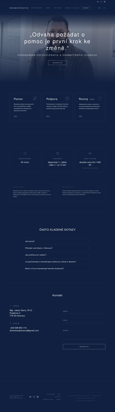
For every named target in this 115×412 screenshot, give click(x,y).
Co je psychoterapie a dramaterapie (85, 400)
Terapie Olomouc (96, 395)
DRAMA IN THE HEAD (72, 8)
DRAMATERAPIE (19, 8)
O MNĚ (48, 8)
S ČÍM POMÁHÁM (36, 8)
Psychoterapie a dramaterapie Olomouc (79, 395)
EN (104, 8)
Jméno (65, 311)
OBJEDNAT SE (57, 62)
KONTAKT (86, 8)
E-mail (65, 320)
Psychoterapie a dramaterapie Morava (85, 398)
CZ (99, 8)
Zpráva (65, 330)
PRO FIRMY (57, 8)
